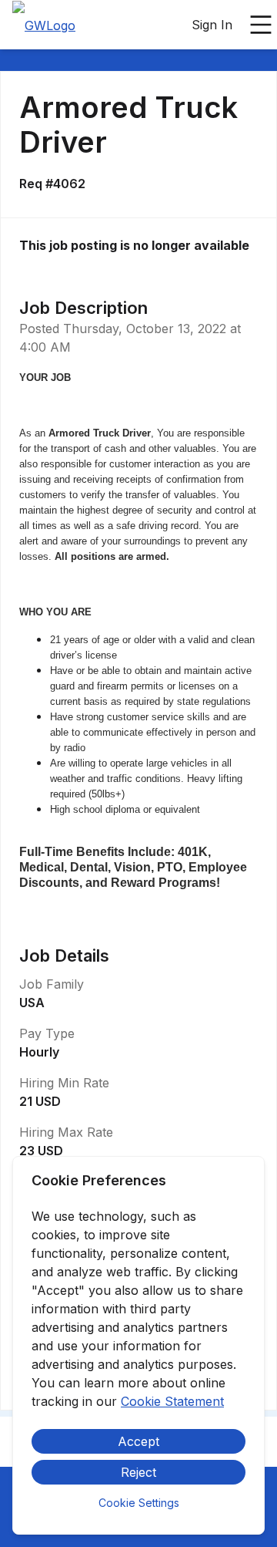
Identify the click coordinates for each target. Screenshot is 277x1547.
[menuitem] (43, 25)
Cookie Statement (172, 1401)
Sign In (212, 24)
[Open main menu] (261, 24)
